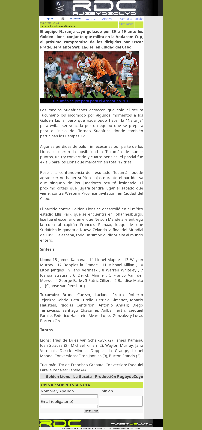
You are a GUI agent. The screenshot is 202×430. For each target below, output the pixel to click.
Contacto (126, 19)
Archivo (107, 19)
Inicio (139, 19)
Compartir (126, 24)
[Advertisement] (153, 72)
